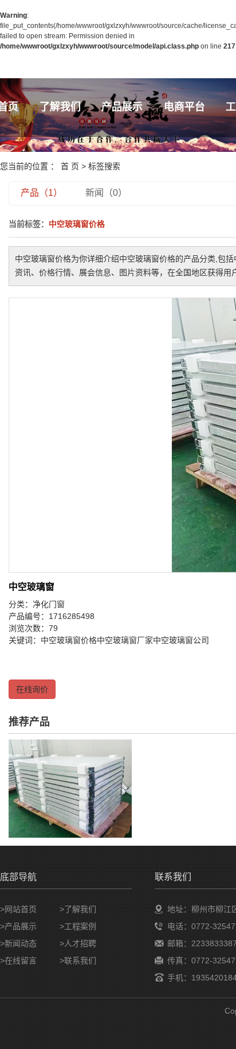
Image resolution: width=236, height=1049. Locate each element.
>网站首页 (18, 909)
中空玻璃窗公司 (181, 640)
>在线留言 (18, 960)
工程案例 (80, 926)
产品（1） (41, 193)
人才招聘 (80, 943)
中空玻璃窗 (31, 587)
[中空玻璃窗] (70, 788)
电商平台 (184, 106)
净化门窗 (49, 604)
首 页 (70, 166)
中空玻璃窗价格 (69, 640)
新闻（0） (106, 193)
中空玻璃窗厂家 (125, 640)
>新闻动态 (18, 943)
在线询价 (32, 689)
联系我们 (80, 960)
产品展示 (122, 106)
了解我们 (60, 106)
